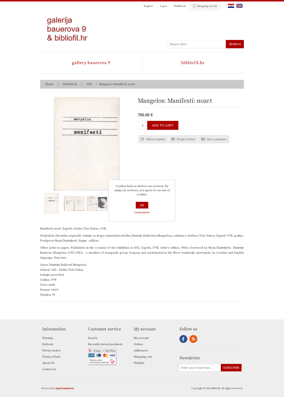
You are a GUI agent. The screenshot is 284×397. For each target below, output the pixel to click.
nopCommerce (65, 388)
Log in (163, 6)
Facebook (183, 339)
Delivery (47, 344)
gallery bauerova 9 (91, 63)
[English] (238, 5)
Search (92, 338)
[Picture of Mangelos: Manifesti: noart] (51, 203)
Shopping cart (143, 357)
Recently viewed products (105, 344)
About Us (48, 363)
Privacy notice (51, 350)
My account (141, 338)
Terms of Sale (51, 357)
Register (148, 6)
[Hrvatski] (230, 5)
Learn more (142, 212)
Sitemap (47, 338)
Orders (138, 344)
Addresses (141, 350)
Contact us (49, 369)
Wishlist (139, 363)
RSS (193, 339)
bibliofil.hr (193, 63)
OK (142, 205)
